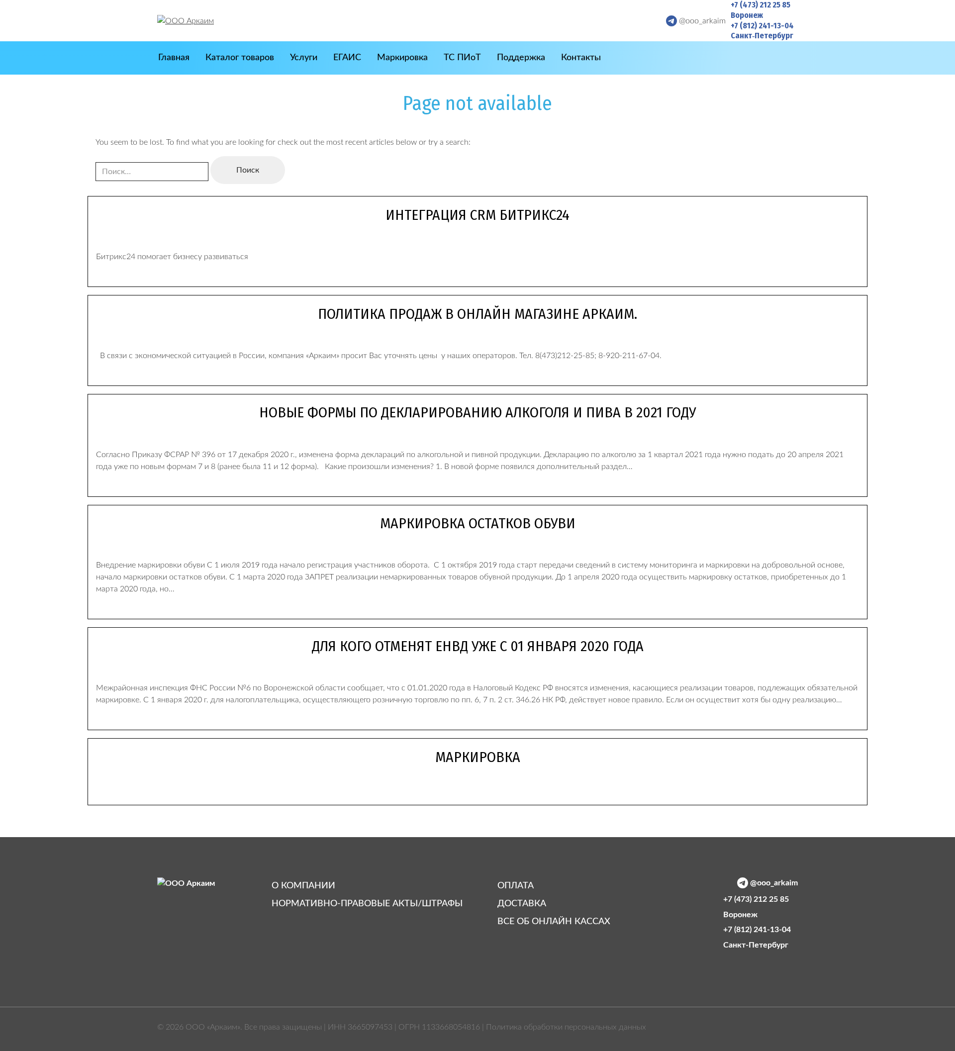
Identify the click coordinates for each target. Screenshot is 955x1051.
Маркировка (402, 57)
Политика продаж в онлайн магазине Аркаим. (477, 314)
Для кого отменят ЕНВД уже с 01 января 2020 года (478, 646)
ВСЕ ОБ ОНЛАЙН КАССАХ (553, 921)
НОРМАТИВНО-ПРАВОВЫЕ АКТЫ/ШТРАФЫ (367, 903)
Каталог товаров (239, 57)
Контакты (581, 57)
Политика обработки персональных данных (566, 1027)
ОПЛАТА (515, 885)
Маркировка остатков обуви (477, 523)
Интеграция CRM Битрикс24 (477, 215)
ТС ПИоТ (462, 57)
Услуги (303, 57)
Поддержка (521, 57)
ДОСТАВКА (521, 903)
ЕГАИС (347, 57)
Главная (174, 57)
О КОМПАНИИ (303, 885)
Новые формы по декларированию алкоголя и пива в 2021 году (477, 412)
